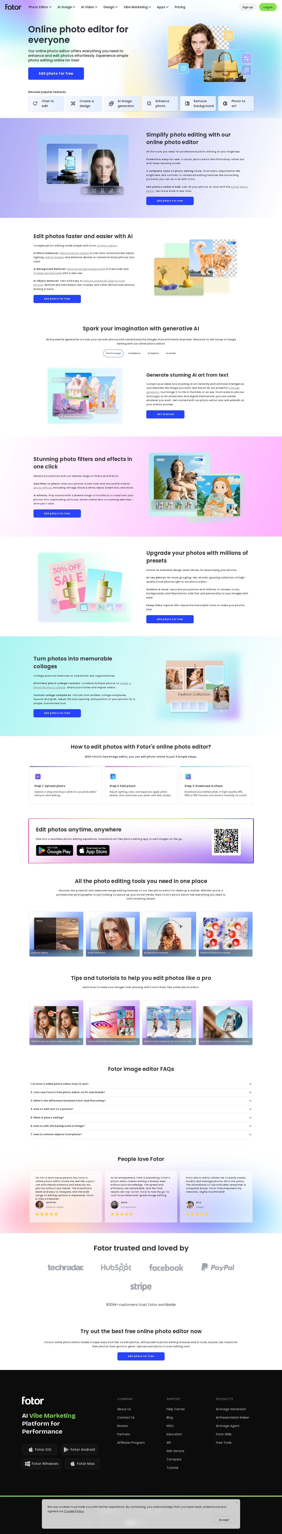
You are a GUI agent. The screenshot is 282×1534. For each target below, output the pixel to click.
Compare (174, 1459)
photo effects (42, 487)
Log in (267, 7)
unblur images (54, 257)
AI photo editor (107, 245)
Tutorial (172, 1468)
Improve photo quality (74, 253)
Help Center (176, 1409)
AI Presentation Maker (232, 1417)
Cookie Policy (74, 1511)
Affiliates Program (131, 1442)
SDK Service (175, 1451)
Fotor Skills (224, 1434)
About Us (124, 1409)
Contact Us (126, 1417)
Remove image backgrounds (86, 269)
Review (122, 1426)
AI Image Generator (231, 1409)
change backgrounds (47, 273)
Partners (123, 1434)
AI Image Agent (227, 1426)
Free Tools (224, 1442)
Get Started (165, 414)
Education (174, 1434)
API (169, 1442)
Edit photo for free (56, 73)
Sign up (247, 7)
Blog (170, 1417)
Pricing (180, 7)
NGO (170, 1426)
